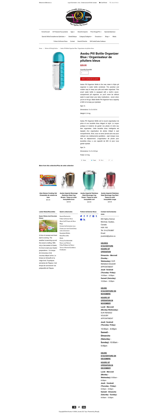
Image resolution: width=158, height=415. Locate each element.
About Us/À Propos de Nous (68, 221)
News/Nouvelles (64, 235)
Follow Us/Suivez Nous (60, 41)
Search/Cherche (82, 41)
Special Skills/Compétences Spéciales (53, 36)
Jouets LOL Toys (82, 411)
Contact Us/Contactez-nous (67, 226)
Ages (72, 32)
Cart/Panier (104, 2)
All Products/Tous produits (60, 32)
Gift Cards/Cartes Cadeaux (98, 41)
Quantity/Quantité (86, 69)
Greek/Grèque (72, 36)
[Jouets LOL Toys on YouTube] (81, 220)
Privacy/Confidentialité (66, 240)
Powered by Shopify (93, 411)
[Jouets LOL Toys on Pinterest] (87, 216)
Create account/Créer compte (89, 2)
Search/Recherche (65, 216)
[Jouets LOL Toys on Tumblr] (96, 216)
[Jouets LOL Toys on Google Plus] (90, 216)
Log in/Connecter (72, 2)
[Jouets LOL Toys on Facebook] (84, 216)
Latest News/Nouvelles (47, 212)
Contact (72, 41)
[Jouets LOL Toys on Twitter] (81, 216)
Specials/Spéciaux (109, 32)
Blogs (107, 36)
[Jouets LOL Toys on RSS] (84, 220)
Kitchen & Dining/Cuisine (51, 48)
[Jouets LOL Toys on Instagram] (93, 216)
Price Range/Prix (95, 32)
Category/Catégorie (85, 36)
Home (40, 48)
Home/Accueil (45, 32)
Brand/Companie (83, 32)
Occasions (98, 36)
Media (114, 36)
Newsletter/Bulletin (65, 233)
